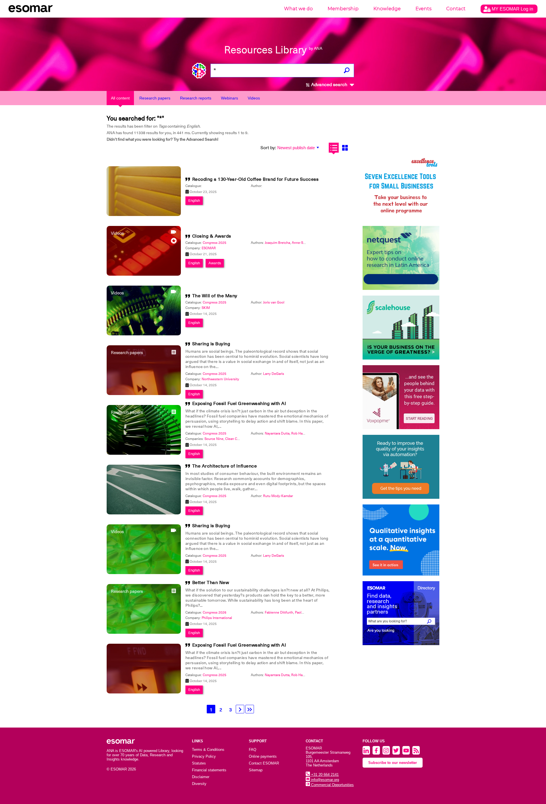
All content (120, 98)
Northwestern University (220, 379)
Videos (254, 98)
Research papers (154, 98)
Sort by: (268, 148)
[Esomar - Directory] (401, 613)
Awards (214, 263)
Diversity (199, 784)
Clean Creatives (237, 439)
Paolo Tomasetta (307, 612)
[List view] (334, 148)
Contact (456, 8)
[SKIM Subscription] (401, 467)
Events (423, 8)
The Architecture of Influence (224, 466)
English (194, 200)
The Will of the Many (214, 296)
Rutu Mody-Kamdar (278, 496)
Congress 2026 (214, 612)
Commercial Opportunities (332, 785)
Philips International (217, 618)
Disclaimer (200, 777)
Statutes (199, 763)
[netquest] (401, 258)
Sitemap (255, 770)
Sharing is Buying (211, 344)
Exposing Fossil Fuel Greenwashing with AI (239, 403)
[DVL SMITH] (401, 188)
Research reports (195, 98)
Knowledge (387, 8)
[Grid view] (345, 148)
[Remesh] (401, 540)
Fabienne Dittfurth (279, 612)
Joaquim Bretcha (277, 242)
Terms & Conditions (208, 749)
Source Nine (214, 439)
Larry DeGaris (273, 373)
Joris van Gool (273, 302)
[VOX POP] (401, 397)
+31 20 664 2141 (324, 774)
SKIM (206, 308)
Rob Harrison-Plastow (307, 433)
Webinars (229, 98)
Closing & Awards (211, 236)
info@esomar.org (324, 780)
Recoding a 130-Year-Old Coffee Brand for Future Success (255, 179)
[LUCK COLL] (401, 328)
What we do (298, 8)
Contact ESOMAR (264, 763)
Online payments (263, 756)
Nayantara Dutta (277, 433)
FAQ (252, 749)
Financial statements (209, 770)
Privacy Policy (204, 756)
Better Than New (210, 582)
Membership (343, 8)
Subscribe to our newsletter (392, 763)
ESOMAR (209, 248)
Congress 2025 (214, 242)
